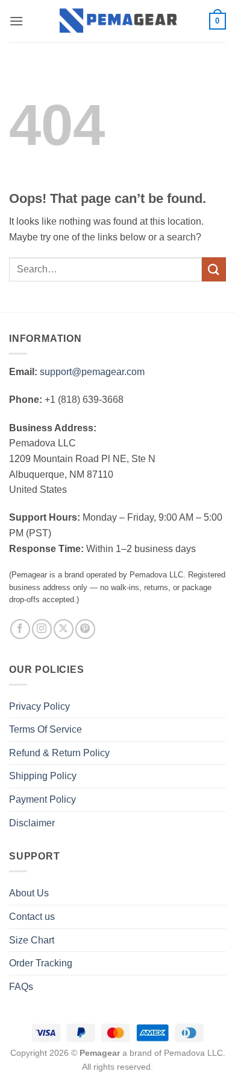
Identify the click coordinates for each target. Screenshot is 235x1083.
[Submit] (214, 269)
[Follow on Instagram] (42, 629)
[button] (16, 21)
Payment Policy (42, 799)
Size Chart (31, 940)
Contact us (32, 916)
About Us (29, 893)
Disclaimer (32, 823)
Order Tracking (40, 963)
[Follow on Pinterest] (85, 629)
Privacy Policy (39, 706)
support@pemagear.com (92, 372)
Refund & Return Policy (59, 753)
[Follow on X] (64, 629)
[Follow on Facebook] (20, 629)
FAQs (21, 987)
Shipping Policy (43, 776)
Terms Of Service (45, 729)
